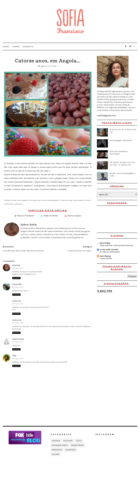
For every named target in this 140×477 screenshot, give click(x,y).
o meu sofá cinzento (109, 249)
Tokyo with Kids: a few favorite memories (116, 245)
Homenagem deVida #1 (121, 140)
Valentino (70, 450)
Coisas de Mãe (106, 258)
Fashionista (18, 339)
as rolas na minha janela (110, 252)
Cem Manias (105, 256)
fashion (56, 441)
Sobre (15, 46)
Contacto (28, 46)
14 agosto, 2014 (18, 323)
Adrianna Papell (60, 445)
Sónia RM (17, 284)
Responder (16, 278)
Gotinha (16, 265)
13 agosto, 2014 (18, 268)
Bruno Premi (77, 445)
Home (6, 46)
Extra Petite (105, 243)
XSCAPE (55, 454)
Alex (14, 355)
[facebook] (126, 46)
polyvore (68, 441)
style (79, 441)
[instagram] (130, 46)
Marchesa (57, 450)
